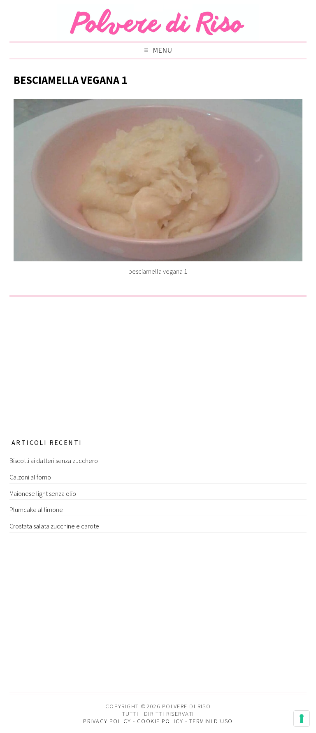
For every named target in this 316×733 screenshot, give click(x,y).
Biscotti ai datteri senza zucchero (53, 460)
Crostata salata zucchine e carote (54, 526)
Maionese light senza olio (42, 493)
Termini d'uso (211, 721)
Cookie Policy (160, 721)
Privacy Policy (107, 721)
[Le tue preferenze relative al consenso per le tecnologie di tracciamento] (301, 718)
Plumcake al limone (36, 509)
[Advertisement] (158, 365)
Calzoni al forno (30, 477)
